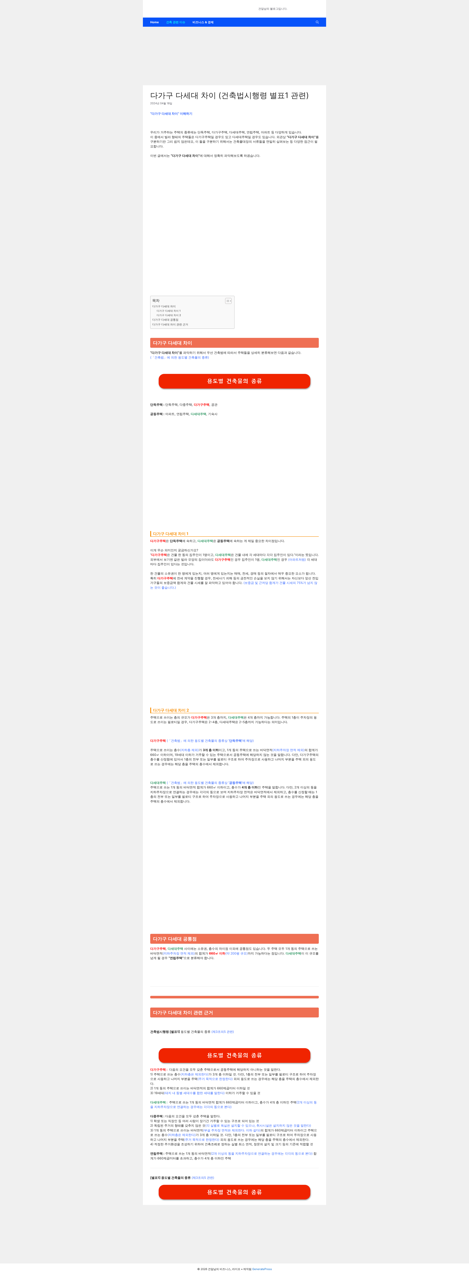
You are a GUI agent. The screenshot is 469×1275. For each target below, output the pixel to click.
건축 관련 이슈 (175, 22)
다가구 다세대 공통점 (165, 319)
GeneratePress (262, 1269)
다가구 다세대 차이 (164, 306)
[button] (317, 22)
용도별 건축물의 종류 (234, 381)
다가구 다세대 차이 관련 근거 (170, 324)
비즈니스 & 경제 (203, 22)
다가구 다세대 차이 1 (169, 310)
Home (154, 22)
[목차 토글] (226, 301)
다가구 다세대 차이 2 (169, 315)
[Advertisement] (234, 56)
